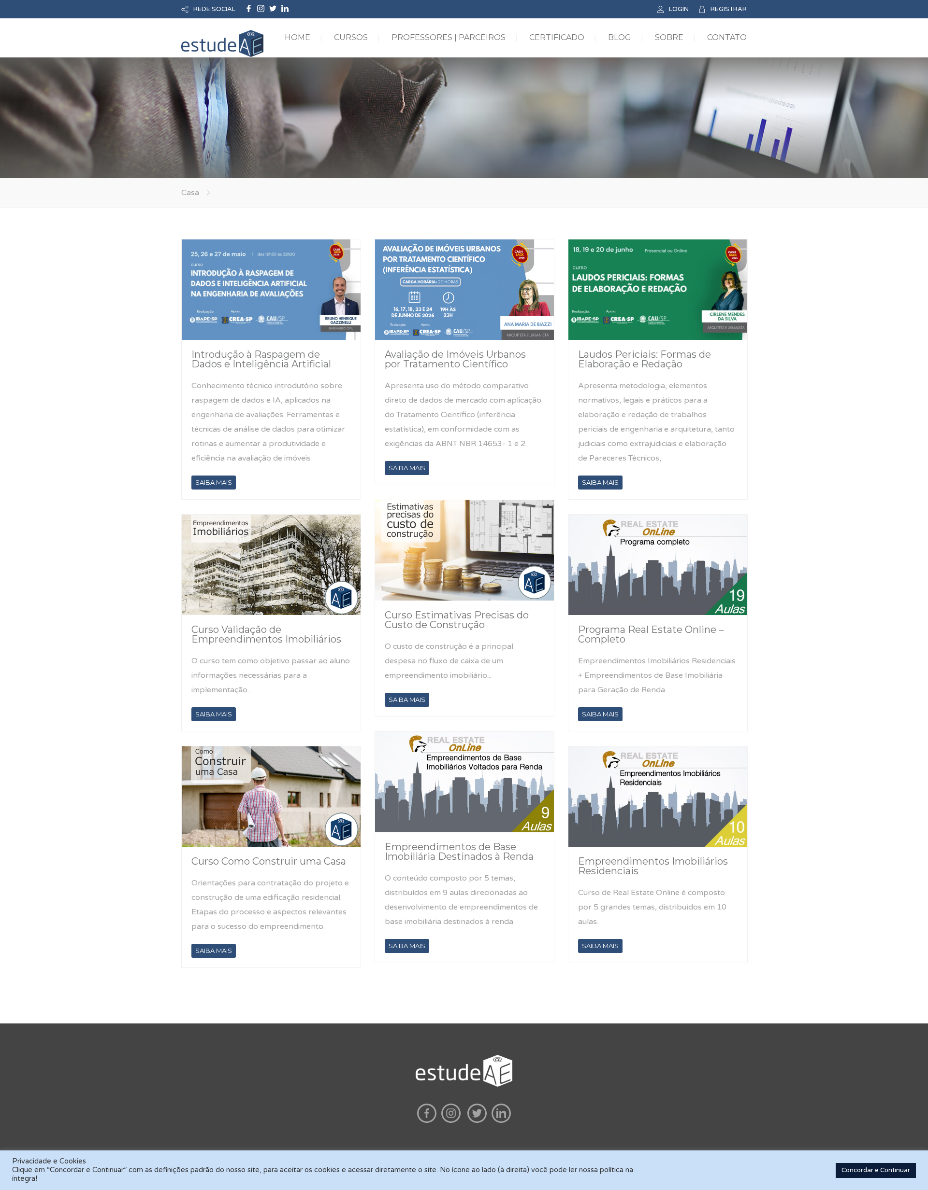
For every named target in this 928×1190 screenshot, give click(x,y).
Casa (190, 192)
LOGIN (679, 9)
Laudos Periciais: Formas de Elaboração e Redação (644, 359)
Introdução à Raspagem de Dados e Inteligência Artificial (261, 359)
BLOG (619, 37)
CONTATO (727, 37)
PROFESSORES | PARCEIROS (449, 37)
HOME (297, 37)
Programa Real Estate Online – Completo (651, 634)
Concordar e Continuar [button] (875, 1170)
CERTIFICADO (556, 37)
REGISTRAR (728, 9)
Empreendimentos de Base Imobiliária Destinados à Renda (459, 851)
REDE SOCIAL (214, 9)
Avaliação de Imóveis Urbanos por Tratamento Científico (455, 359)
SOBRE (669, 37)
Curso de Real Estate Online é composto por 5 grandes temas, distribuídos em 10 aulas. (652, 907)
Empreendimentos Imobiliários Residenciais (653, 866)
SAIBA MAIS (213, 482)
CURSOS (351, 37)
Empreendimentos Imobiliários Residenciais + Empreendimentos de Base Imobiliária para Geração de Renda (657, 675)
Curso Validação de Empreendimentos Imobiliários (266, 634)
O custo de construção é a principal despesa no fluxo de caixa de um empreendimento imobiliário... (449, 661)
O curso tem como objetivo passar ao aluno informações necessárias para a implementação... (270, 675)
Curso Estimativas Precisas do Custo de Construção (457, 619)
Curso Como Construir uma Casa (268, 861)
